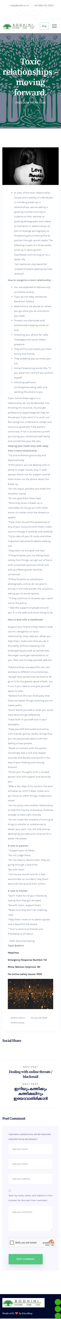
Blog (44, 26)
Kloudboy (27, 1313)
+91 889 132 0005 (44, 5)
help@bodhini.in (19, 5)
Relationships (18, 1023)
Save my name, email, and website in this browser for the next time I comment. (30, 1198)
